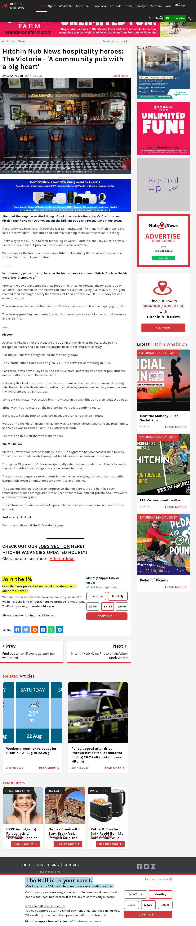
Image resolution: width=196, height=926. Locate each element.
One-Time (96, 596)
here (60, 436)
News (41, 6)
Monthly (117, 596)
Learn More (174, 427)
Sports (145, 426)
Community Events (153, 579)
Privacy (42, 871)
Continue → (107, 616)
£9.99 (122, 606)
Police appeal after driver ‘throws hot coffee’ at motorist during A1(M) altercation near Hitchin (96, 755)
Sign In (154, 18)
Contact (71, 865)
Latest (162, 344)
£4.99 (108, 606)
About (26, 865)
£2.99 (93, 606)
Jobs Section (54, 546)
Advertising (48, 865)
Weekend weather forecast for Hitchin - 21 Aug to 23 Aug (31, 750)
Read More (47, 768)
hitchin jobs (62, 558)
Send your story (112, 41)
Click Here (163, 327)
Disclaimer (54, 871)
